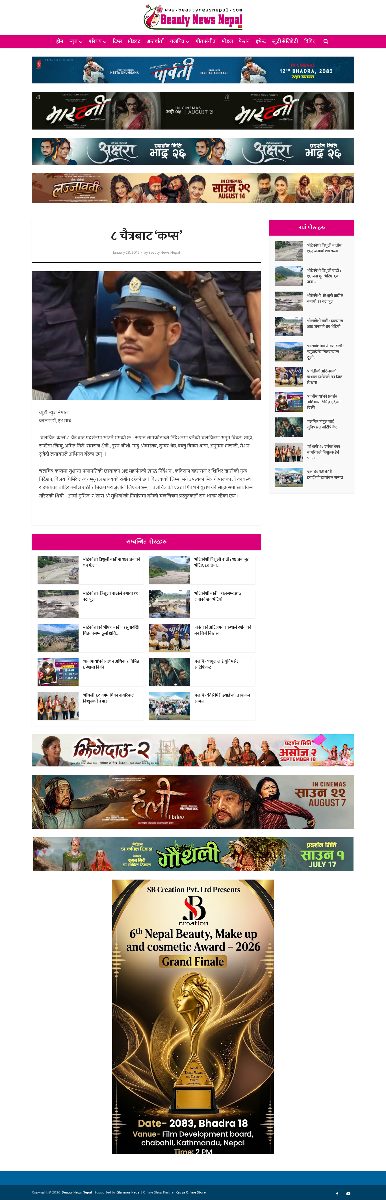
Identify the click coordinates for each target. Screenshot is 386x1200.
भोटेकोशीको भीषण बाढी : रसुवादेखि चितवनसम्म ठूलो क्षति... (111, 630)
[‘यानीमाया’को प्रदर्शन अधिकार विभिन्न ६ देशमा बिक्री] (291, 402)
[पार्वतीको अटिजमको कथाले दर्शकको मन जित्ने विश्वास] (291, 377)
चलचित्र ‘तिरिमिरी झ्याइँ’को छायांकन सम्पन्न (222, 698)
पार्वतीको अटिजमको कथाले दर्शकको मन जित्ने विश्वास (222, 630)
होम (59, 41)
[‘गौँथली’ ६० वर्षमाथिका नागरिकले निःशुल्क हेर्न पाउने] (291, 452)
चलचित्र (177, 41)
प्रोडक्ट (134, 41)
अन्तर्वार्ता (155, 41)
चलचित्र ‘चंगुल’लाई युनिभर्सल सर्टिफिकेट (217, 664)
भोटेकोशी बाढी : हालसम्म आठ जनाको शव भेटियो (217, 596)
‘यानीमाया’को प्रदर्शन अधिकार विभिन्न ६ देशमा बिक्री (111, 664)
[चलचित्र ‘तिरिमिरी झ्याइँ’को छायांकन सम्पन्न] (291, 477)
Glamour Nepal (128, 1192)
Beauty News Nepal (164, 252)
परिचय (95, 41)
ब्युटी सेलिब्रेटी (285, 41)
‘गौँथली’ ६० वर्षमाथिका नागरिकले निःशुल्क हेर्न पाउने (109, 698)
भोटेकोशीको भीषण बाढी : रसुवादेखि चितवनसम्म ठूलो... (325, 351)
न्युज (74, 41)
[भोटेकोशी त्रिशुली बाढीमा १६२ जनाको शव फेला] (291, 251)
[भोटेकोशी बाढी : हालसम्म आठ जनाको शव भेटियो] (291, 326)
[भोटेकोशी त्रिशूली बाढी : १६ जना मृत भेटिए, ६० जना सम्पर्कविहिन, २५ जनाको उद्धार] (291, 276)
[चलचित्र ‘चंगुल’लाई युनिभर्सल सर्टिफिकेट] (291, 427)
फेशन (244, 41)
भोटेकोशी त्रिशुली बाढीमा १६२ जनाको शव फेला (111, 562)
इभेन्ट (261, 41)
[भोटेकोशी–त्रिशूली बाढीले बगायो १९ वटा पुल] (291, 301)
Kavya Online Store (191, 1192)
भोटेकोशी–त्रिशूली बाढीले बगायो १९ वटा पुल (110, 596)
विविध (310, 41)
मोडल (227, 41)
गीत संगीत (206, 41)
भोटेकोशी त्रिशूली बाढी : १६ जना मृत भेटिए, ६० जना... (222, 562)
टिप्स (117, 41)
